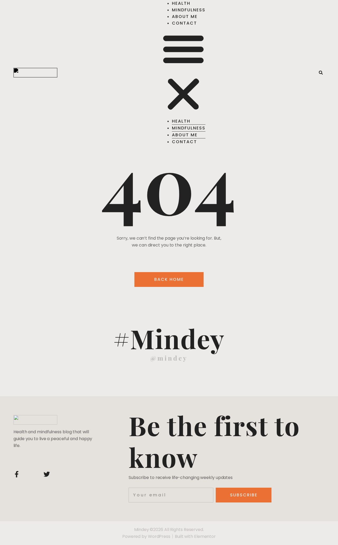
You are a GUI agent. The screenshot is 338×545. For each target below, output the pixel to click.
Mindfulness (188, 10)
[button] (183, 72)
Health (181, 3)
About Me (185, 16)
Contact (184, 23)
